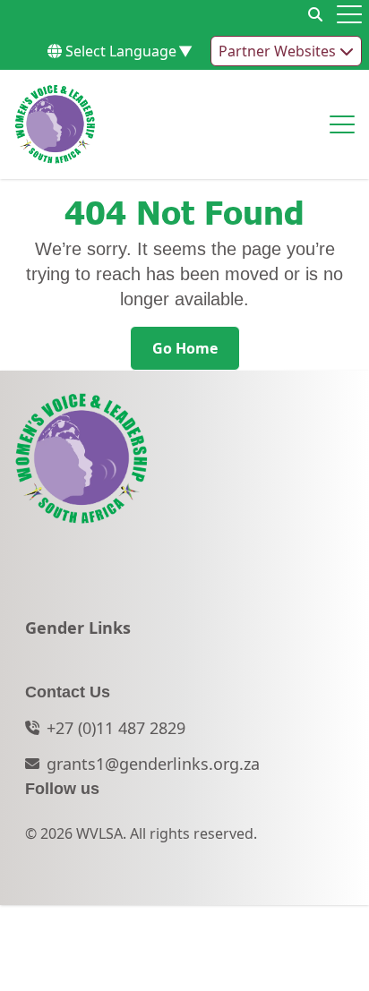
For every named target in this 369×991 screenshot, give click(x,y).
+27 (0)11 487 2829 (116, 728)
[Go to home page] (55, 124)
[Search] (315, 14)
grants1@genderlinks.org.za (153, 763)
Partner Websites (279, 51)
